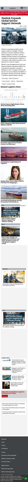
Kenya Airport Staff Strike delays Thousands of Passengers (13, 408)
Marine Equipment (13, 78)
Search (13, 8)
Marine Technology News (7, 472)
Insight (3, 224)
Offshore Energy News (7, 468)
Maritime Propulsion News (8, 458)
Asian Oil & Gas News (7, 475)
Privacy (3, 445)
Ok (25, 478)
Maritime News (5, 465)
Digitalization (19, 81)
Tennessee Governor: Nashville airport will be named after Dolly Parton (13, 412)
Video (3, 205)
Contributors (4, 448)
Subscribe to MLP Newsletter (8, 455)
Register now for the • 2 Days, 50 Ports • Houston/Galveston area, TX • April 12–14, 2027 (14, 13)
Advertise (3, 439)
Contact (3, 452)
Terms (3, 442)
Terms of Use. (9, 480)
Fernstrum (23, 205)
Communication (6, 81)
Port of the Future (5, 461)
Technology (5, 78)
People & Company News (8, 84)
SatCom (13, 81)
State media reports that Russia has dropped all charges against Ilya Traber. (13, 404)
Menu (25, 8)
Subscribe (4, 396)
